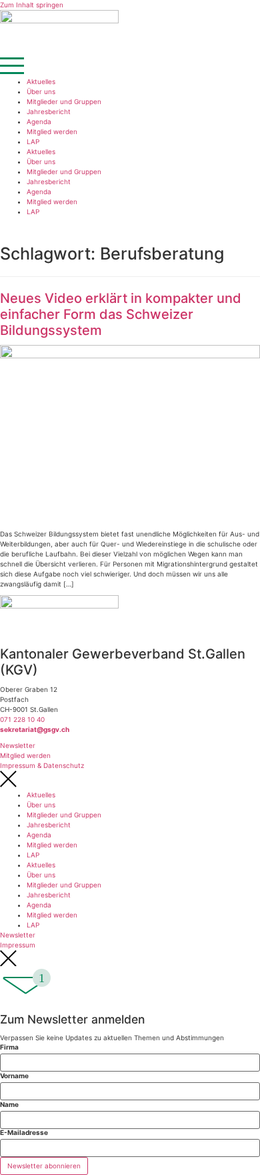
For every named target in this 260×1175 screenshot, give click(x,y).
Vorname (14, 1075)
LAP (33, 141)
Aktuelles (41, 81)
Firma (9, 1047)
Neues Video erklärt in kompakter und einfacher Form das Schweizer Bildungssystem (120, 314)
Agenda (39, 121)
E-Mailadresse (24, 1132)
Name (9, 1104)
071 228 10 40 (22, 719)
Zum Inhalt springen (31, 5)
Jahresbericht (49, 111)
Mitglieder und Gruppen (64, 101)
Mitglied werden (52, 131)
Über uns (41, 91)
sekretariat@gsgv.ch (34, 729)
